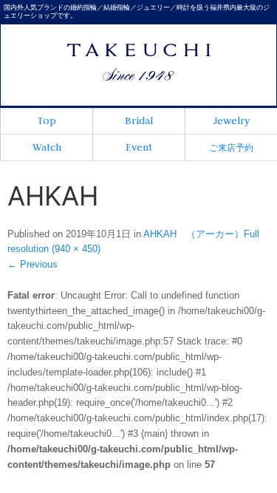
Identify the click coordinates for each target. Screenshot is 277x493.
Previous (32, 264)
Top (46, 120)
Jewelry (231, 120)
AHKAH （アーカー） (193, 233)
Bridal (139, 120)
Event (139, 147)
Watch (47, 147)
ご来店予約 (231, 148)
